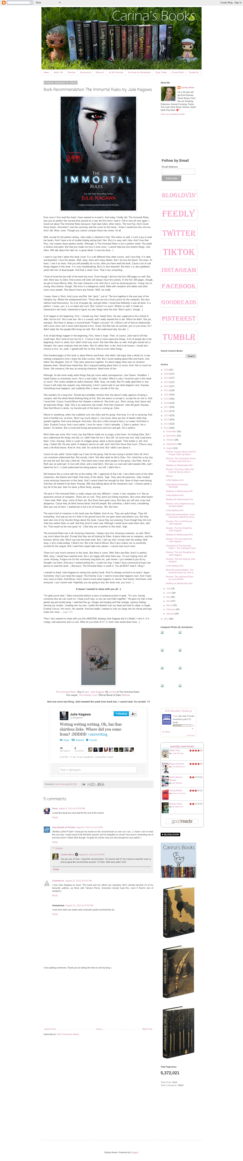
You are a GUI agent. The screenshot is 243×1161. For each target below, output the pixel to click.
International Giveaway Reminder (177, 485)
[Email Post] (83, 784)
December (171, 431)
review (112, 692)
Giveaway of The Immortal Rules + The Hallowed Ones (181, 546)
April (168, 601)
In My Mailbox (116, 72)
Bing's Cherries (176, 764)
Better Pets (174, 750)
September (172, 444)
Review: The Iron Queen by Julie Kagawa (179, 540)
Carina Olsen (67, 854)
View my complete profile (173, 114)
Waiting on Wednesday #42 (179, 583)
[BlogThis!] (92, 784)
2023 (166, 382)
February (171, 609)
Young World (175, 790)
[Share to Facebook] (99, 784)
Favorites (194, 72)
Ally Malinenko (177, 807)
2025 (166, 374)
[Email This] (89, 784)
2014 (166, 419)
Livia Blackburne (178, 767)
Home (46, 72)
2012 (166, 428)
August (170, 448)
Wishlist (100, 72)
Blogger (134, 1152)
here (86, 692)
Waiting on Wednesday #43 (179, 534)
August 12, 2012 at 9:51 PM (78, 881)
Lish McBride (177, 783)
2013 (166, 424)
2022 (166, 386)
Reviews (72, 72)
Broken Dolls (175, 804)
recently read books (182, 746)
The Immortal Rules (66, 692)
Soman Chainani (179, 793)
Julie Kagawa (97, 692)
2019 (166, 398)
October (170, 440)
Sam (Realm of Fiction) (63, 827)
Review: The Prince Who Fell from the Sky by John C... (180, 470)
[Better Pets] (166, 757)
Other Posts (177, 72)
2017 (166, 407)
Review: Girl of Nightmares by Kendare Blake (180, 504)
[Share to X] (96, 784)
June (169, 593)
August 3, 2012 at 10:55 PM (72, 808)
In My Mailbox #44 (175, 480)
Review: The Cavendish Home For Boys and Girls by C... (181, 459)
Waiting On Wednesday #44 (179, 499)
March (169, 605)
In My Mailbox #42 (175, 510)
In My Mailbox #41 (175, 566)
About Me (58, 72)
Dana (54, 808)
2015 (166, 415)
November (171, 436)
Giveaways (85, 72)
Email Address (170, 166)
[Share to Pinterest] (102, 784)
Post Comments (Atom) (68, 1034)
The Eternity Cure (88, 695)
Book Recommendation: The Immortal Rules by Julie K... (180, 571)
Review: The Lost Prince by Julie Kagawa (179, 522)
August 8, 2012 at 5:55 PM (91, 854)
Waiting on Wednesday (139, 72)
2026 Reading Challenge (178, 710)
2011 (166, 619)
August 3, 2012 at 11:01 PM (89, 827)
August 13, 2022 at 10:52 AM (79, 905)
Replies (59, 848)
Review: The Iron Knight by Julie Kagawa (179, 529)
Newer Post (50, 1029)
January (170, 613)
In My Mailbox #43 (175, 495)
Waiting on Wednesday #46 (179, 465)
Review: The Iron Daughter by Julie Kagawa (180, 553)
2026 (166, 369)
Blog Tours (161, 72)
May (168, 597)
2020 (166, 394)
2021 (166, 390)
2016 (166, 411)
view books (190, 735)
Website (126, 695)
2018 (166, 403)
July (168, 588)
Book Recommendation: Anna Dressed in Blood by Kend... (181, 515)
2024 (166, 378)
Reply (55, 817)
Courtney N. (58, 881)
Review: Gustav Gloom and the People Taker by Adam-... (181, 453)
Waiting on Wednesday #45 (179, 491)
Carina (175, 715)
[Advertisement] (98, 998)
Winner (169, 476)
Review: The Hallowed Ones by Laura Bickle (180, 577)
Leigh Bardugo (178, 753)
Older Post (147, 1029)
